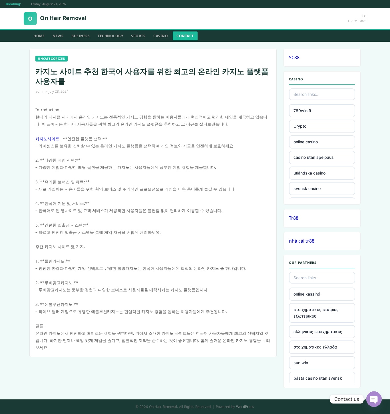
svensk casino (307, 188)
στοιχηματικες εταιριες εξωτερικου (316, 312)
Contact (185, 35)
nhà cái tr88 (301, 241)
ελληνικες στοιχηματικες (317, 331)
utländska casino (309, 173)
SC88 (294, 57)
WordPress (245, 406)
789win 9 (302, 110)
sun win (300, 362)
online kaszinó (306, 294)
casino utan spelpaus (313, 157)
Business (80, 35)
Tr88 (293, 218)
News (58, 35)
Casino (160, 35)
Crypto (299, 126)
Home (39, 35)
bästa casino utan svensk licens (317, 381)
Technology (110, 35)
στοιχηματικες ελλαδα (315, 346)
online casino (305, 141)
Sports (138, 35)
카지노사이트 (47, 138)
